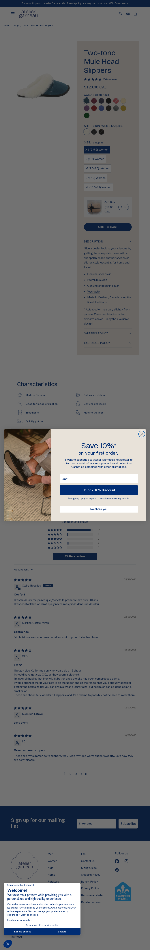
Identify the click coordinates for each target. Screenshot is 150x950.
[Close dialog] (141, 434)
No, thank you (98, 509)
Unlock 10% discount (98, 490)
